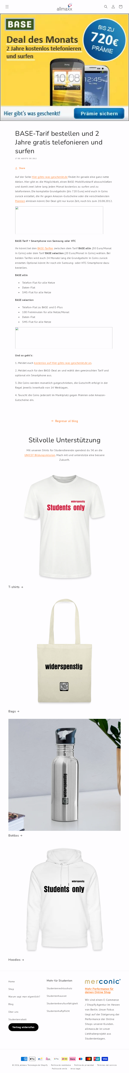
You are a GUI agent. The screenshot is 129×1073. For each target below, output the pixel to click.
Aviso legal (75, 1068)
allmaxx (23, 1065)
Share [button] (22, 168)
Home (11, 981)
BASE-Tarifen (45, 248)
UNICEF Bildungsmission (40, 455)
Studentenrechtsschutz (59, 988)
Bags (12, 711)
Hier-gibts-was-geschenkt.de (50, 176)
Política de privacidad (84, 1065)
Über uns (13, 1011)
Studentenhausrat (57, 995)
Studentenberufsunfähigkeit (62, 1003)
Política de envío (59, 1068)
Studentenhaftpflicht (58, 1010)
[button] (7, 6)
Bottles (13, 836)
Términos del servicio (107, 1065)
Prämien (20, 201)
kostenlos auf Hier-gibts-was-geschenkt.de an (62, 363)
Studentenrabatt (17, 1019)
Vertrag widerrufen (23, 1027)
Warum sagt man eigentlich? (24, 996)
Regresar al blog (66, 421)
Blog (10, 1004)
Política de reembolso (61, 1065)
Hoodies (14, 960)
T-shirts (14, 587)
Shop (11, 989)
